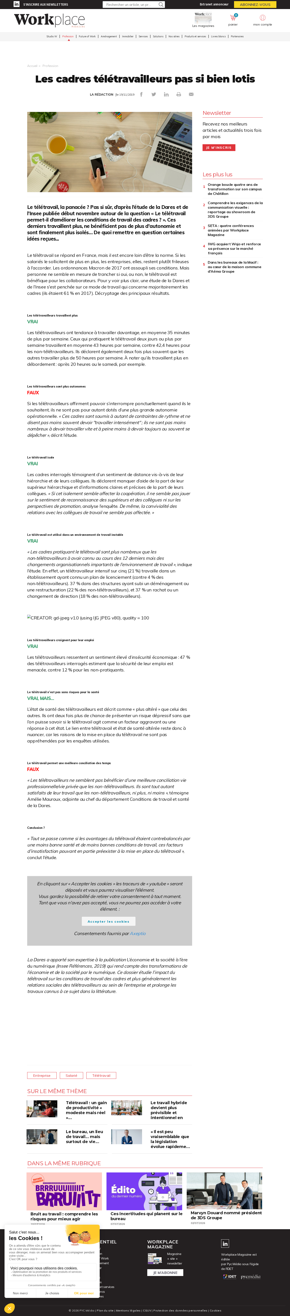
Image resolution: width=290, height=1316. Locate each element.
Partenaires (237, 36)
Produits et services (195, 36)
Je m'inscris (219, 148)
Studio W (51, 36)
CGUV (147, 1310)
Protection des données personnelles (180, 1310)
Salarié (71, 1075)
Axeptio (137, 933)
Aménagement (109, 36)
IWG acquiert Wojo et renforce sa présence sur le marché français (234, 248)
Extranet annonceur (214, 4)
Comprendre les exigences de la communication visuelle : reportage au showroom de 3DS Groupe (235, 210)
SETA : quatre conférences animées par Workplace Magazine (231, 230)
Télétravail (101, 1075)
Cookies (215, 1310)
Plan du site (105, 1310)
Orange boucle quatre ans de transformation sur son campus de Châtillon (235, 189)
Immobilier (127, 36)
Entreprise (42, 1075)
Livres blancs (218, 36)
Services (143, 36)
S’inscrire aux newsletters (45, 4)
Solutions (158, 36)
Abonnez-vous (255, 4)
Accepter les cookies (109, 921)
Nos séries (174, 36)
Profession (68, 36)
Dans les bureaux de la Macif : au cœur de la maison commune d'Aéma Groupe (234, 267)
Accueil (32, 66)
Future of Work (87, 36)
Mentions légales (128, 1310)
